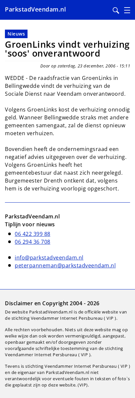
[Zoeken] (116, 10)
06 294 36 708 (32, 241)
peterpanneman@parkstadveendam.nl (65, 265)
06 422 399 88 (32, 233)
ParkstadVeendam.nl (35, 9)
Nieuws (16, 34)
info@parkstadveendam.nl (49, 257)
